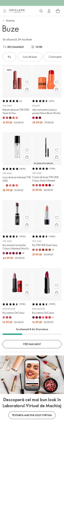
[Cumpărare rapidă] (27, 89)
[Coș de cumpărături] (57, 11)
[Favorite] (27, 82)
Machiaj (10, 20)
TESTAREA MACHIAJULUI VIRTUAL (32, 415)
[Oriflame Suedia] (16, 10)
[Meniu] (5, 11)
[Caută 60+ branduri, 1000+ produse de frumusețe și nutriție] (41, 11)
